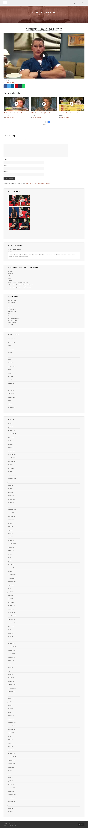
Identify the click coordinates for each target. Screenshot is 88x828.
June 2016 (10, 739)
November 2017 (12, 688)
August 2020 (11, 585)
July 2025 (10, 440)
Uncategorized (11, 397)
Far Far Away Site (12, 309)
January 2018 (11, 681)
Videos (9, 400)
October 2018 (11, 653)
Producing (10, 376)
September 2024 (12, 461)
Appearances (11, 338)
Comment (7, 143)
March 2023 (11, 495)
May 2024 (10, 464)
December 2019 (12, 612)
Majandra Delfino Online (14, 318)
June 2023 (10, 485)
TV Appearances (12, 393)
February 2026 (11, 430)
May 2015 (10, 777)
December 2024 (12, 454)
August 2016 (11, 733)
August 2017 (11, 698)
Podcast (10, 373)
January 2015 (11, 791)
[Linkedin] (12, 86)
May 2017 (10, 708)
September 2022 (12, 516)
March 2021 (11, 564)
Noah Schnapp (11, 302)
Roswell (10, 380)
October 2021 (11, 547)
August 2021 (11, 550)
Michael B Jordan (12, 311)
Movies (9, 359)
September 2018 (12, 657)
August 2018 (11, 660)
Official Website (12, 366)
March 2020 (11, 602)
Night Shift (10, 363)
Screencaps (11, 383)
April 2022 (10, 533)
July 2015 (10, 770)
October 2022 (11, 513)
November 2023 (12, 478)
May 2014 (10, 812)
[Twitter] (9, 86)
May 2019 (10, 636)
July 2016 (10, 736)
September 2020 (12, 581)
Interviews (10, 356)
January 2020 (11, 609)
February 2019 (11, 643)
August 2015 (11, 767)
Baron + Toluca (11, 342)
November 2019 (12, 616)
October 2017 (11, 691)
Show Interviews (9, 82)
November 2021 (12, 544)
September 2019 (12, 623)
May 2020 (10, 595)
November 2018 (12, 650)
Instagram (10, 271)
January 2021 (11, 571)
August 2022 (11, 519)
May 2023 (10, 489)
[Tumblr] (20, 86)
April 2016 (10, 746)
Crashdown (11, 305)
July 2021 (10, 554)
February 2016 (11, 753)
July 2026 (10, 423)
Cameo (9, 278)
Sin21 (82, 824)
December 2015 (12, 757)
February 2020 (11, 605)
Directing (10, 352)
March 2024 (11, 468)
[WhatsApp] (23, 86)
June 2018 (10, 667)
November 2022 (12, 509)
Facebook (10, 273)
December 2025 (12, 434)
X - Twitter (10, 276)
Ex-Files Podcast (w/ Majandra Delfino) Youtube (20, 287)
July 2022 (10, 523)
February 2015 (11, 787)
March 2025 (11, 447)
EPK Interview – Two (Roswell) (13, 113)
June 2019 (10, 633)
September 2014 (12, 801)
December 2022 (12, 506)
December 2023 (12, 475)
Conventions (11, 349)
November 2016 (12, 722)
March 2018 (11, 678)
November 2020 (12, 574)
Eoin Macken (11, 307)
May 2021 (10, 557)
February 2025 (11, 451)
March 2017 (11, 715)
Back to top (13, 825)
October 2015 (11, 760)
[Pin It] (16, 86)
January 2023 (11, 502)
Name (6, 159)
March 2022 (11, 537)
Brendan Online (44, 12)
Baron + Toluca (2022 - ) (14, 249)
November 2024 (12, 458)
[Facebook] (5, 86)
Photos (9, 369)
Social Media (11, 390)
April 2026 (10, 427)
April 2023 (10, 492)
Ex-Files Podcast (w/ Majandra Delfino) (18, 282)
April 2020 (10, 599)
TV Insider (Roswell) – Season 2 (68, 113)
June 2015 (10, 774)
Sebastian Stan (12, 300)
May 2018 (10, 671)
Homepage (6, 825)
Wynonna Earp (11, 407)
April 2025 (10, 444)
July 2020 (10, 588)
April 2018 (10, 674)
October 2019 (11, 619)
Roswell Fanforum (12, 320)
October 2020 (11, 578)
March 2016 (11, 750)
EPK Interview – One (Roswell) (40, 113)
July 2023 (10, 482)
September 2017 (12, 695)
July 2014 (10, 805)
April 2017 (10, 712)
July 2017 (10, 702)
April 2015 (10, 781)
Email (6, 165)
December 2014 (12, 794)
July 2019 (10, 629)
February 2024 (11, 471)
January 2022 (11, 540)
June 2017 (10, 705)
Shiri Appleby (11, 316)
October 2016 (11, 726)
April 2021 (10, 561)
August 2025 (11, 437)
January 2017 (11, 719)
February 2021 (11, 568)
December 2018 (12, 647)
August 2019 (11, 626)
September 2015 (12, 763)
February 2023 (11, 499)
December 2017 (12, 684)
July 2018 (10, 664)
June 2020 (10, 592)
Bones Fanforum (12, 322)
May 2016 (10, 743)
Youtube (10, 280)
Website (6, 171)
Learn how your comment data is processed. (38, 183)
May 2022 (10, 530)
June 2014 (10, 808)
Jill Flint (9, 313)
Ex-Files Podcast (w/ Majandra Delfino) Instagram (20, 285)
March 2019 (11, 640)
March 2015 (11, 784)
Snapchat (10, 387)
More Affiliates (11, 325)
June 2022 (10, 526)
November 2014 (12, 798)
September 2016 (12, 729)
